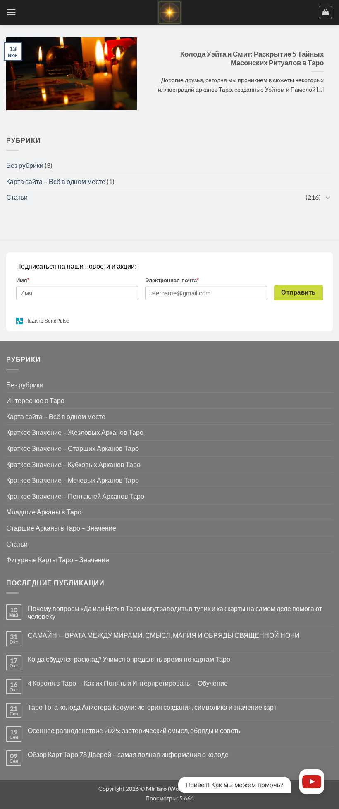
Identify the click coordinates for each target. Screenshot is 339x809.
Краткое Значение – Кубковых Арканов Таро (73, 464)
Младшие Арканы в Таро (43, 512)
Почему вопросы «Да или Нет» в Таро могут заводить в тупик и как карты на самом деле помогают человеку (175, 612)
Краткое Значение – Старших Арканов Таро (72, 448)
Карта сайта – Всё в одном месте (55, 181)
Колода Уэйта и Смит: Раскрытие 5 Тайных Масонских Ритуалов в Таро (252, 58)
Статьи (17, 197)
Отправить (298, 292)
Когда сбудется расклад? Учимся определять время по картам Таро (129, 659)
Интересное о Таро (35, 400)
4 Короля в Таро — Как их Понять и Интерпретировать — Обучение (128, 683)
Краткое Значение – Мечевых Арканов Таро (72, 480)
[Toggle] (328, 197)
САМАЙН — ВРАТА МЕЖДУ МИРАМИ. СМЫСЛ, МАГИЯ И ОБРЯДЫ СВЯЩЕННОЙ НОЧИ (164, 635)
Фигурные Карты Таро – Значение (57, 560)
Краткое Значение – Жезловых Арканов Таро (74, 432)
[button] (11, 12)
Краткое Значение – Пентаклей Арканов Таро (75, 496)
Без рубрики (24, 165)
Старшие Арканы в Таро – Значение (61, 528)
